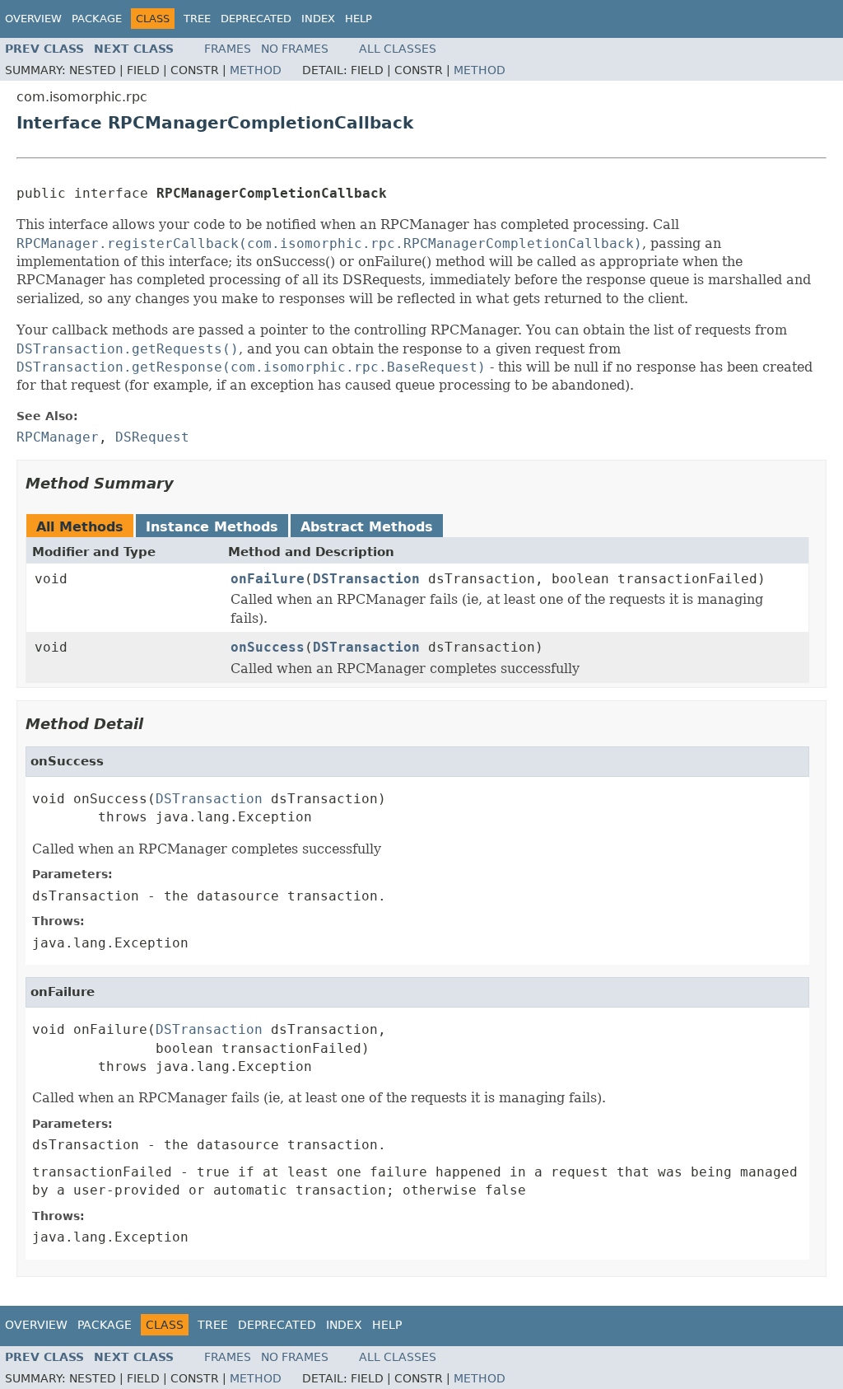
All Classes (397, 48)
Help (358, 18)
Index (318, 18)
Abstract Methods (366, 527)
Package (97, 18)
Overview (33, 18)
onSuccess (268, 647)
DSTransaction (366, 579)
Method (256, 70)
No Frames (294, 48)
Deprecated (256, 18)
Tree (197, 18)
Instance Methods (212, 527)
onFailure (268, 579)
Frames (227, 48)
